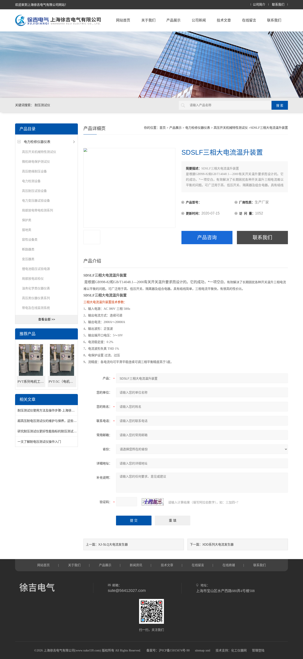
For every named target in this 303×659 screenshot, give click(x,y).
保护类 (26, 220)
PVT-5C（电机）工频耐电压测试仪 (62, 381)
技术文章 (224, 20)
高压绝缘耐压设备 (34, 171)
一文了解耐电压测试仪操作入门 (39, 441)
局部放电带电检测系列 (37, 210)
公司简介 (259, 4)
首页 (162, 127)
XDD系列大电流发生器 (218, 544)
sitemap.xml (202, 650)
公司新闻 (199, 20)
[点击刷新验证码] (153, 502)
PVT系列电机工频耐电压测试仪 (31, 381)
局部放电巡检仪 (33, 278)
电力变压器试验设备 (36, 200)
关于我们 (148, 20)
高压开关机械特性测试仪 (39, 152)
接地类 (26, 230)
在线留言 (249, 20)
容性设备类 (29, 239)
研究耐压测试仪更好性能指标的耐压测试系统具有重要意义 (58, 431)
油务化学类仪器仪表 (36, 288)
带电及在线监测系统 (36, 308)
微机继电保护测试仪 (36, 161)
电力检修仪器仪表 (37, 142)
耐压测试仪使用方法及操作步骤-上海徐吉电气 (49, 410)
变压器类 (28, 259)
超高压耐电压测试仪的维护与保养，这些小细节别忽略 (55, 421)
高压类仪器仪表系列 (36, 298)
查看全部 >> (46, 319)
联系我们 (278, 4)
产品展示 (173, 20)
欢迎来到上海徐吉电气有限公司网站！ (41, 4)
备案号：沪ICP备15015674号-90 (168, 650)
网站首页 (123, 20)
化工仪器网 (239, 650)
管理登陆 (258, 650)
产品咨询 (207, 237)
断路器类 (28, 249)
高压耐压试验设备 (34, 191)
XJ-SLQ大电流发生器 (113, 544)
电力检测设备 (31, 181)
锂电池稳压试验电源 (36, 269)
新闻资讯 (136, 565)
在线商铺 (228, 565)
